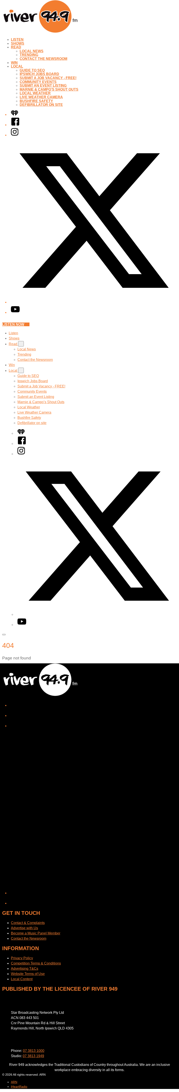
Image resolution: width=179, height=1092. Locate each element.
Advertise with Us (24, 928)
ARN (14, 1082)
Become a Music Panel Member (35, 933)
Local (17, 66)
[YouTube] (15, 312)
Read (16, 47)
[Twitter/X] (94, 302)
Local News (31, 51)
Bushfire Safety (36, 101)
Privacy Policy (22, 958)
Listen (17, 39)
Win (14, 63)
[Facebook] (15, 125)
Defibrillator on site (41, 105)
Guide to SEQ (32, 70)
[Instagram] (14, 135)
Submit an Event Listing (43, 85)
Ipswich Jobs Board (39, 74)
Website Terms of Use (28, 974)
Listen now (13, 324)
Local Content (22, 979)
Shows (17, 43)
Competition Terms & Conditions (36, 963)
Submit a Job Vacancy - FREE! (48, 78)
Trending (29, 55)
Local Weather (35, 93)
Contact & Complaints (28, 923)
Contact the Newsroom (43, 59)
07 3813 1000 (33, 1051)
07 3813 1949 (33, 1056)
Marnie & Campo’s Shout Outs (49, 89)
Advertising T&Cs (24, 968)
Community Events (38, 82)
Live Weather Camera (41, 97)
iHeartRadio (19, 1086)
